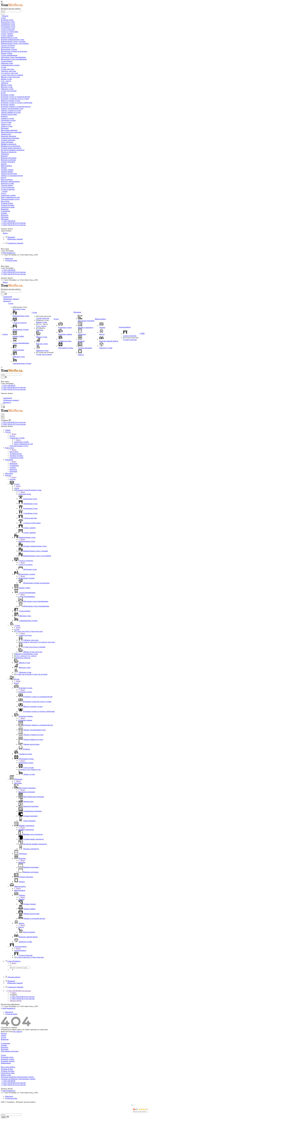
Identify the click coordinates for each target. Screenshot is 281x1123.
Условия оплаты (7, 1069)
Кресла (21, 927)
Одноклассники (11, 260)
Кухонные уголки (25, 692)
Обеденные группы (25, 763)
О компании (5, 1043)
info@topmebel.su (9, 253)
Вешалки (21, 862)
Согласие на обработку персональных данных (18, 1079)
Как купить (14, 452)
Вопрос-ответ (6, 1075)
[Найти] (3, 13)
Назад (14, 434)
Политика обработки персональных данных (17, 1077)
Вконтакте (9, 258)
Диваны (21, 899)
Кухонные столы (24, 494)
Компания (13, 463)
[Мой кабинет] (2, 396)
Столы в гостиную (25, 564)
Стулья (16, 629)
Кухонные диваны (25, 720)
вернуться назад (7, 1031)
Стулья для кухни (25, 635)
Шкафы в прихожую (26, 829)
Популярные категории (9, 1051)
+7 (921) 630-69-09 (8, 221)
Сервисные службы (21, 442)
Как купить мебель (8, 1067)
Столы (16, 488)
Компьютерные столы (26, 541)
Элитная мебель (20, 950)
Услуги (12, 436)
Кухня (16, 683)
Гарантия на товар (8, 1073)
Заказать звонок (16, 1001)
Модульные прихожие (26, 792)
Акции (3, 1035)
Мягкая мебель (19, 890)
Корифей (147, 1105)
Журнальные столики (26, 578)
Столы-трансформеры (26, 596)
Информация (6, 1063)
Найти (4, 1117)
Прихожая (18, 783)
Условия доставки (7, 1071)
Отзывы (4, 1045)
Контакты (4, 1047)
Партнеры (4, 1049)
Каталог (13, 479)
